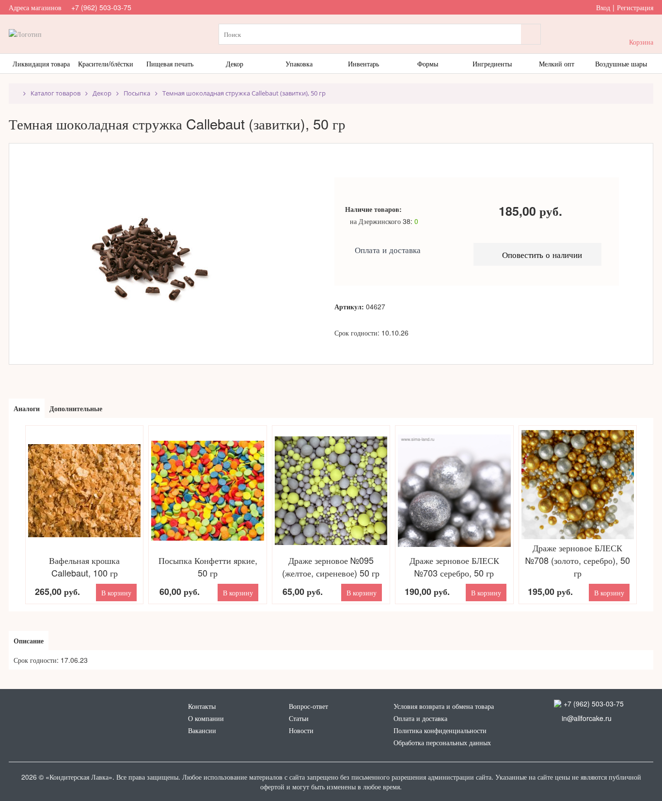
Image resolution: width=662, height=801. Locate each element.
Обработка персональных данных (442, 742)
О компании (206, 718)
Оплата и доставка (420, 718)
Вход (603, 7)
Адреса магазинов (35, 7)
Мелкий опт (556, 63)
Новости (301, 730)
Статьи (299, 718)
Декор (234, 63)
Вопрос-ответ (308, 706)
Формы (427, 63)
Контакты (202, 706)
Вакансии (202, 730)
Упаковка (299, 63)
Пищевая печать (169, 63)
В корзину (116, 592)
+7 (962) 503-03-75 (101, 7)
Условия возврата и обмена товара (444, 706)
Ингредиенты (492, 63)
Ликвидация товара (41, 63)
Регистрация (635, 7)
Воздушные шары (621, 63)
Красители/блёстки (105, 63)
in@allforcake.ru (583, 718)
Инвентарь (363, 63)
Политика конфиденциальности (440, 730)
